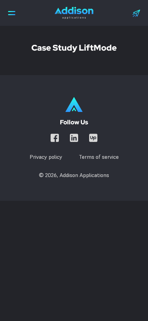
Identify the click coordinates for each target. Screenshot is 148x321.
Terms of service (99, 156)
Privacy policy (46, 156)
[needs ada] (12, 13)
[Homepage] (74, 104)
